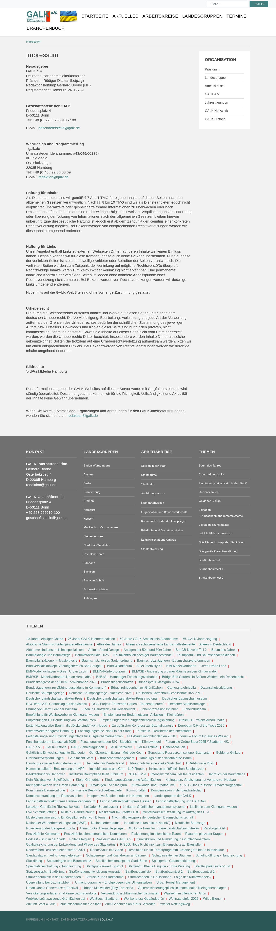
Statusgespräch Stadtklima (45, 871)
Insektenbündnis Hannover (45, 774)
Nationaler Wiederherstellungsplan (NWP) (56, 823)
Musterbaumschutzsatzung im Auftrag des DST (176, 812)
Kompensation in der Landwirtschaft (176, 790)
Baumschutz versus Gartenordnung (107, 660)
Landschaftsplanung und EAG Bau (181, 801)
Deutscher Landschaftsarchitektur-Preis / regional (122, 698)
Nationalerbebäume (105, 823)
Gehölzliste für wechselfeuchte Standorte (55, 752)
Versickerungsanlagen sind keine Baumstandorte (61, 893)
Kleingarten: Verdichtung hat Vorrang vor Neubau (200, 779)
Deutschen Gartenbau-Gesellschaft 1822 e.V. (168, 693)
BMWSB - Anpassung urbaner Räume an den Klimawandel (174, 671)
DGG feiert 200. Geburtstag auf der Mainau (56, 704)
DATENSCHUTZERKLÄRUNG (80, 919)
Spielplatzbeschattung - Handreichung (54, 866)
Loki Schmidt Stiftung (41, 812)
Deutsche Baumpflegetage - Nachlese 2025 (100, 693)
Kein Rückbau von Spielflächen (48, 779)
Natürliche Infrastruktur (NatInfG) (147, 823)
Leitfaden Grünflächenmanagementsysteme (154, 806)
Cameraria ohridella (182, 687)
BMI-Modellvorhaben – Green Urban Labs (196, 666)
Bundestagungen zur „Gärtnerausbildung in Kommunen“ (66, 687)
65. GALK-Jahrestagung (200, 639)
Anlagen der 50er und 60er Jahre (147, 649)
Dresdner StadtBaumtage (187, 704)
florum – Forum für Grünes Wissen (204, 736)
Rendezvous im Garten (106, 850)
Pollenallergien (80, 839)
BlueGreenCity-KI (149, 666)
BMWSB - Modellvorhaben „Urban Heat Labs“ (59, 677)
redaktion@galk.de (53, 177)
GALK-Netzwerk (120, 747)
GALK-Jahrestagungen (87, 747)
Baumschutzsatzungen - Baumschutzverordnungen (173, 660)
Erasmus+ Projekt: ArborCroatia (201, 720)
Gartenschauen (174, 747)
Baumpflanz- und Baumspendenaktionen (205, 655)
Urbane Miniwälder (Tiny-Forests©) (108, 888)
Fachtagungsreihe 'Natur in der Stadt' (104, 731)
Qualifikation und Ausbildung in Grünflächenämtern (173, 839)
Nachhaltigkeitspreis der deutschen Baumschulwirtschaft (152, 817)
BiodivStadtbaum (119, 666)
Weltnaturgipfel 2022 (183, 898)
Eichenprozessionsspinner (159, 709)
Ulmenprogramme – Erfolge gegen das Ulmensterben (113, 882)
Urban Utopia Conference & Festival (52, 888)
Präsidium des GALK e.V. (114, 839)
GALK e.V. (33, 747)
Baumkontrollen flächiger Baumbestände (143, 655)
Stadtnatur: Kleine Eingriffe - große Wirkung (159, 866)
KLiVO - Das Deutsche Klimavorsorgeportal (210, 785)
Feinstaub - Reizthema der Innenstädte (163, 731)
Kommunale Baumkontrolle (45, 790)
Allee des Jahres (109, 644)
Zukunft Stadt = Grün (41, 904)
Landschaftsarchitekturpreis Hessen (125, 801)
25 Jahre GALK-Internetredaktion (92, 639)
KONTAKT (52, 919)
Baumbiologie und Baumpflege (48, 655)
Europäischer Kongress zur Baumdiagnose (142, 725)
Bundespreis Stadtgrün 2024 (158, 682)
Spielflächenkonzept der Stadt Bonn (121, 861)
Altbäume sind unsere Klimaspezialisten (55, 649)
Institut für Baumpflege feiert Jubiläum (96, 774)
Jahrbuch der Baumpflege (226, 774)
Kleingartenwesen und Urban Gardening (55, 785)
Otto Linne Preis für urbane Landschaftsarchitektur (163, 828)
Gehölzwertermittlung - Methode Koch (116, 752)
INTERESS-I (137, 774)
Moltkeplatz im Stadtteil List (118, 812)
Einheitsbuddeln (194, 709)
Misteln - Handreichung (77, 812)
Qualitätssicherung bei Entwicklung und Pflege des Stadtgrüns (70, 844)
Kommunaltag (136, 790)
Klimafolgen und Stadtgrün (108, 785)
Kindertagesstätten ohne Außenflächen (133, 779)
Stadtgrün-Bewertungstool (104, 866)
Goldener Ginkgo (228, 752)
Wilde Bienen (212, 898)
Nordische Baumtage (190, 823)
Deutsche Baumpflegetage (45, 693)
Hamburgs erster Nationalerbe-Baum (165, 758)
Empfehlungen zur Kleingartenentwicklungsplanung (137, 720)
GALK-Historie (56, 747)
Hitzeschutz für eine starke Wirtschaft (155, 763)
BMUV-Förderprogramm (110, 671)
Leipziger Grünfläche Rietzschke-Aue (53, 806)
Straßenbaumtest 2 (201, 871)
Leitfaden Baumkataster (101, 806)
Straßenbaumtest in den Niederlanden (53, 877)
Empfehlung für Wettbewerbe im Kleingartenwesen (62, 714)
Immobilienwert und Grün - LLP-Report (116, 768)
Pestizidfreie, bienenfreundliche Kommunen (95, 833)
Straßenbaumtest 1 (169, 871)
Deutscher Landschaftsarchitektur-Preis (54, 698)
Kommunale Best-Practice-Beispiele (96, 790)
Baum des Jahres (223, 649)
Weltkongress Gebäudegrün (144, 898)
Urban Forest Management (176, 882)
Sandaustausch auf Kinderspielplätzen (53, 855)
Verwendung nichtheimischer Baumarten (130, 893)
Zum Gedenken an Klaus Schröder (130, 904)
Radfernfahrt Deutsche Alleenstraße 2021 (55, 850)
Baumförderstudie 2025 (92, 655)
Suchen (259, 4)
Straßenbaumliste (138, 871)
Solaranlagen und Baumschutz (69, 861)
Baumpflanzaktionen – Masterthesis (51, 660)
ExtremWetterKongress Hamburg (49, 731)
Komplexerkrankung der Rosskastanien (54, 796)
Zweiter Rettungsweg (174, 904)
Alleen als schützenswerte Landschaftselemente (160, 644)
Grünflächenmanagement (116, 758)
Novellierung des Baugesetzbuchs (51, 828)
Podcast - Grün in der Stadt (45, 839)
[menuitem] (52, 16)
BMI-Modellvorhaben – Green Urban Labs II (57, 671)
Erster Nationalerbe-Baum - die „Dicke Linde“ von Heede (66, 725)
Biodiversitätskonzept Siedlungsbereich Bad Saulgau (64, 666)
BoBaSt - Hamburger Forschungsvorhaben (126, 677)
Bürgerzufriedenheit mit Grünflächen (137, 687)
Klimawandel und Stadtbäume (153, 785)
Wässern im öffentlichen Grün (185, 893)
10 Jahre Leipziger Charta (44, 639)
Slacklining (34, 861)
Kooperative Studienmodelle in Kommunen (118, 796)
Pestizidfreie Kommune (42, 833)
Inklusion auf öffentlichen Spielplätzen (176, 768)
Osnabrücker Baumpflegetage (101, 828)
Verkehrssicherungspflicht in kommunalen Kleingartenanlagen (182, 888)
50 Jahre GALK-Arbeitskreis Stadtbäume (149, 639)
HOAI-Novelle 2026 (200, 763)
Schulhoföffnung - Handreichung (219, 855)
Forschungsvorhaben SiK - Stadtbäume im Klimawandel (120, 741)
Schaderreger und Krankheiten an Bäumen (116, 855)
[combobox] (227, 4)
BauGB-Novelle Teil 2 (191, 649)
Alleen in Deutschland (215, 644)
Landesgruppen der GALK (172, 796)
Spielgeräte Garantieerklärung (173, 861)
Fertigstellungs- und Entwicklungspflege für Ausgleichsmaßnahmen (74, 736)
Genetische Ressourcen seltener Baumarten (179, 752)
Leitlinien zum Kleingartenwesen (213, 806)
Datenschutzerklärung (216, 687)
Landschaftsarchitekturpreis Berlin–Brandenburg (60, 801)
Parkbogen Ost (214, 828)
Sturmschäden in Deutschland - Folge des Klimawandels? (170, 877)
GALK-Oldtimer (147, 747)
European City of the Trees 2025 (201, 725)
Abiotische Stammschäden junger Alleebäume (59, 644)
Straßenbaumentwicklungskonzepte (95, 871)
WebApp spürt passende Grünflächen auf (55, 898)
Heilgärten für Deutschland (105, 763)
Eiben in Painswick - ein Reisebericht (108, 709)
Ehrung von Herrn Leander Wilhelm (51, 709)
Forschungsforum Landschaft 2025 (51, 741)
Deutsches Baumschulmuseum (184, 698)
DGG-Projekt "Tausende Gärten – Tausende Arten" (128, 704)
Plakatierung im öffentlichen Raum (156, 833)
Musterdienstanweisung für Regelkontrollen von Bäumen (66, 817)
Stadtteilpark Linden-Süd (212, 866)
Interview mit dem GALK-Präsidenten (177, 774)
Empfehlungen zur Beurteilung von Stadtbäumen (61, 720)
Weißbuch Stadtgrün (104, 898)
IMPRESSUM (34, 919)
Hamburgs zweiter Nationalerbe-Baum (53, 763)
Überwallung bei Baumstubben (48, 882)
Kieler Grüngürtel (88, 779)
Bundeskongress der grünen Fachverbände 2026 (61, 682)
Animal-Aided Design (103, 649)
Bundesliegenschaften (117, 682)
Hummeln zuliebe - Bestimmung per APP (55, 768)
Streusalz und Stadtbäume (104, 877)
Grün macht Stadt (80, 758)
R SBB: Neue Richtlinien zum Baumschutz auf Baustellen (161, 844)
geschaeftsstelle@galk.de (59, 128)
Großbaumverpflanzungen (45, 758)
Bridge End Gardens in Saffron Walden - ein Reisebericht (203, 677)
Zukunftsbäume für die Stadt (80, 904)
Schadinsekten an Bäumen (171, 855)
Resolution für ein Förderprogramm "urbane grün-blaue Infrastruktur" (176, 850)
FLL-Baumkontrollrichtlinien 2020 (151, 736)
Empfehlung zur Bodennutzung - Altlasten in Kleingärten (143, 714)
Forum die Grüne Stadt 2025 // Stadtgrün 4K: (197, 741)
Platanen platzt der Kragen (204, 833)
